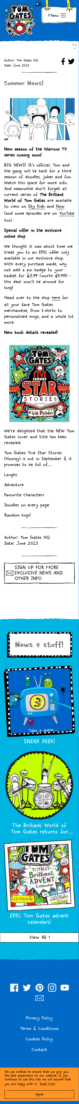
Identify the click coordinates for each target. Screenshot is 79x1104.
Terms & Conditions (39, 1028)
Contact (39, 1049)
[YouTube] (65, 987)
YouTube (66, 213)
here (56, 297)
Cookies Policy (39, 1039)
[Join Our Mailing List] (39, 998)
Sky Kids (36, 206)
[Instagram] (52, 987)
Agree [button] (39, 1094)
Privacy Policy (39, 1018)
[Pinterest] (39, 987)
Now (60, 206)
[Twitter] (27, 987)
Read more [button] (47, 1084)
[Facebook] (14, 987)
